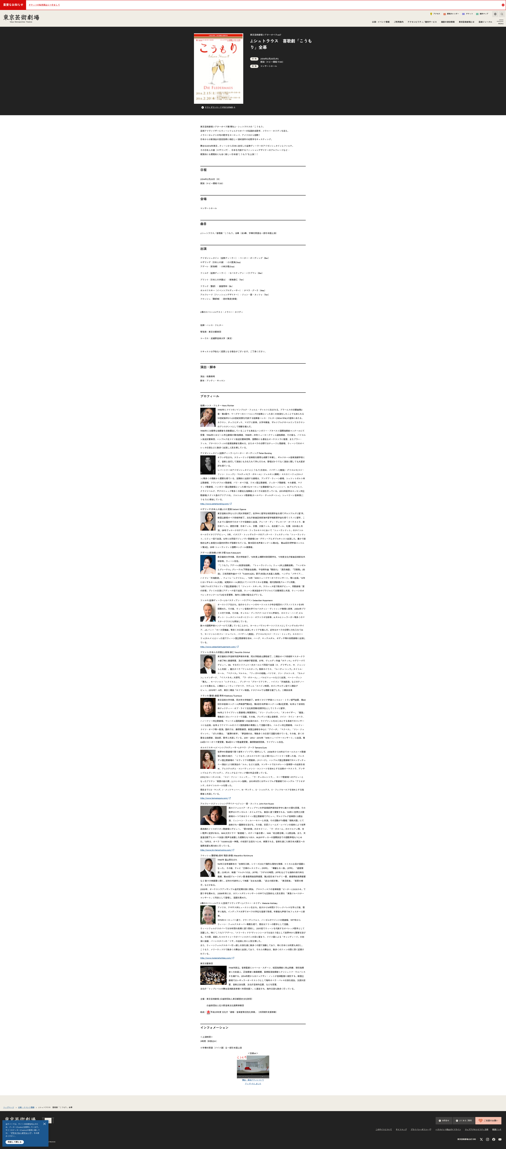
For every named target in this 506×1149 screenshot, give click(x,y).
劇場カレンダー (453, 14)
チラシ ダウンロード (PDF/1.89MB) (219, 107)
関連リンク (496, 1130)
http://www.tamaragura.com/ (214, 798)
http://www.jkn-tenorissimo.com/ (216, 850)
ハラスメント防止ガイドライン (448, 1130)
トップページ (8, 1107)
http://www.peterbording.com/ (214, 504)
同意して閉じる (15, 1142)
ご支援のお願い (491, 1121)
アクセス (436, 14)
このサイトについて (384, 1130)
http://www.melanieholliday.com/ (216, 958)
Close (503, 5)
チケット (469, 14)
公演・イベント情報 (381, 22)
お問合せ (445, 1121)
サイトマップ (401, 1130)
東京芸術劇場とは (466, 22)
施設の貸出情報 (448, 22)
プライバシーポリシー (20, 1133)
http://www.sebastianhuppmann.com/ (218, 647)
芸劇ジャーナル (485, 22)
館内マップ (484, 14)
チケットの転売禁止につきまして (44, 5)
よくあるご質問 (465, 1121)
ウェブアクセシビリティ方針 (476, 1130)
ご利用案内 (398, 22)
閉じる (44, 1124)
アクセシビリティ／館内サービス (422, 22)
